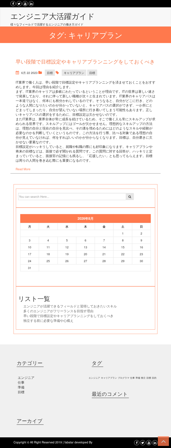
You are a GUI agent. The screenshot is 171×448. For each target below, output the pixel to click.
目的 (154, 377)
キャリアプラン (74, 73)
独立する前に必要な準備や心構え (48, 320)
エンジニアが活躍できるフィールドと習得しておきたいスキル (70, 306)
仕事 (21, 382)
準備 (21, 387)
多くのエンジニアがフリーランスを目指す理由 (58, 310)
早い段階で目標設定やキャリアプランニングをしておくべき (68, 315)
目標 (50, 73)
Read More (23, 169)
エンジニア (26, 377)
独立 (143, 377)
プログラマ (123, 377)
